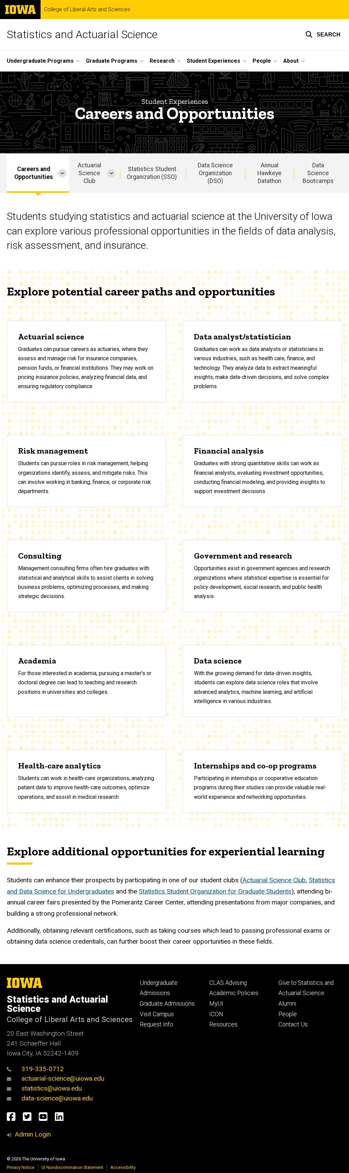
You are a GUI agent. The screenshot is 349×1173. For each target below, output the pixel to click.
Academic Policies (233, 993)
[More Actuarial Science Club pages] (111, 173)
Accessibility (123, 1167)
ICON (216, 1014)
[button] (323, 34)
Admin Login (33, 1134)
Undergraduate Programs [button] (40, 61)
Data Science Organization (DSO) (215, 173)
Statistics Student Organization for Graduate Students (215, 891)
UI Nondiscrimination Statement (72, 1167)
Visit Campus (157, 1014)
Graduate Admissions (167, 1003)
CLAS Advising (228, 982)
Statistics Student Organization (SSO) (152, 173)
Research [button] (162, 61)
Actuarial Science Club (89, 173)
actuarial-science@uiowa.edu (62, 1078)
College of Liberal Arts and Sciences (87, 9)
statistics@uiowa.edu (51, 1088)
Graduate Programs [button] (111, 61)
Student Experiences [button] (213, 61)
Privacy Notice (20, 1167)
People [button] (262, 61)
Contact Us (293, 1024)
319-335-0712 (42, 1069)
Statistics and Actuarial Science (82, 34)
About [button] (291, 61)
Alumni (287, 1003)
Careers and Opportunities (33, 173)
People (287, 1014)
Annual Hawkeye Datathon (269, 173)
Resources (223, 1024)
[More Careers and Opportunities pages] (62, 173)
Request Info (156, 1024)
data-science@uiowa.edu (57, 1098)
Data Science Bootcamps (318, 173)
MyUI (216, 1003)
